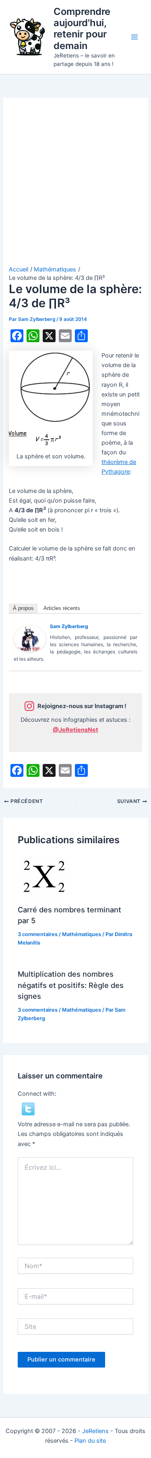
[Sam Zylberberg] (30, 638)
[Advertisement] (75, 186)
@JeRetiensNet (75, 729)
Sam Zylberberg (69, 626)
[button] (28, 1108)
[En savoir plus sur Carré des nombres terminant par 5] (44, 877)
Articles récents (61, 608)
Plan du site (90, 1440)
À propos (23, 608)
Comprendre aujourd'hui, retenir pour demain (82, 28)
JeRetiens (95, 1431)
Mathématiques (81, 934)
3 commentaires (38, 934)
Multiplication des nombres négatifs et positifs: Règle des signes (71, 984)
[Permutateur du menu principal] (134, 37)
